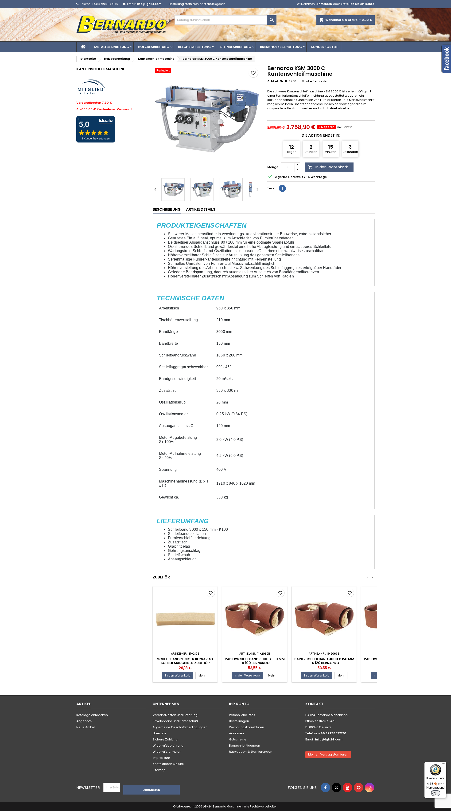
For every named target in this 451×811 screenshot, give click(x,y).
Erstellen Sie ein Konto (357, 4)
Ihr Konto (239, 704)
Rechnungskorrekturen (246, 727)
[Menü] (443, 764)
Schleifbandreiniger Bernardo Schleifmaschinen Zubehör (185, 661)
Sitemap (159, 770)
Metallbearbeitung (111, 46)
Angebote (84, 721)
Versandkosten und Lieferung (175, 715)
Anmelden (324, 4)
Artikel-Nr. (275, 81)
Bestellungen (239, 721)
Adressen (236, 733)
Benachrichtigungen (244, 745)
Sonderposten (324, 46)
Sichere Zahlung (165, 739)
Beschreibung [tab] (167, 209)
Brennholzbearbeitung (281, 46)
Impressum (161, 758)
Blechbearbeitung (194, 46)
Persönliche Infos (242, 715)
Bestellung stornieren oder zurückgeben (197, 4)
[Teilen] (282, 188)
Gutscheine (237, 739)
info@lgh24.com (148, 4)
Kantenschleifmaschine (100, 69)
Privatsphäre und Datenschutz (175, 721)
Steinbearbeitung (235, 46)
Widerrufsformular (167, 751)
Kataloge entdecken (92, 715)
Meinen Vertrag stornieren (328, 754)
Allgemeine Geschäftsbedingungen (180, 727)
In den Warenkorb (328, 167)
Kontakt (314, 704)
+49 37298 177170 (105, 4)
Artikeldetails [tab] (200, 209)
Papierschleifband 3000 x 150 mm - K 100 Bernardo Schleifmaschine (255, 663)
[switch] (435, 793)
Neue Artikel (85, 727)
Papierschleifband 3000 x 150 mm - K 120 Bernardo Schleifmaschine (324, 663)
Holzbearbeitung (153, 46)
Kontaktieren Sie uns (168, 764)
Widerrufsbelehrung (168, 745)
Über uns (159, 733)
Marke (307, 81)
